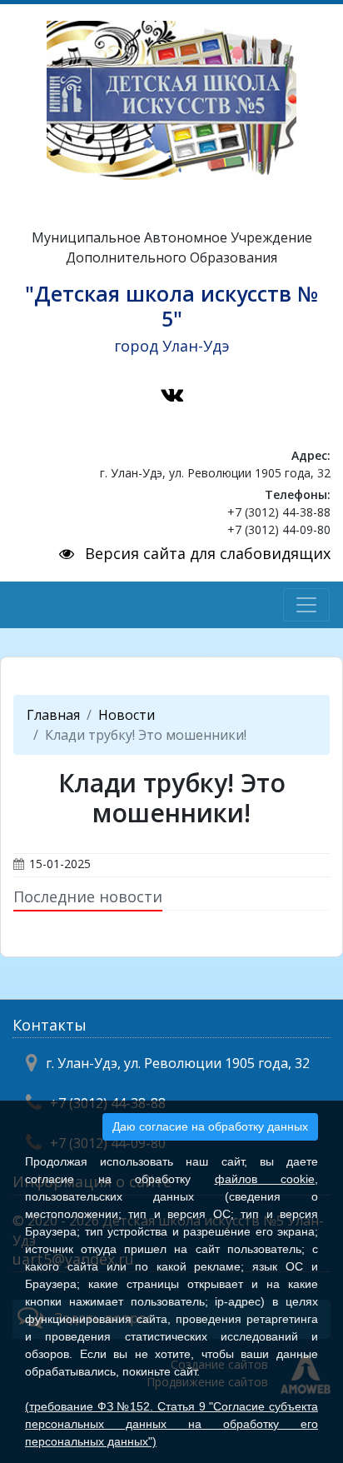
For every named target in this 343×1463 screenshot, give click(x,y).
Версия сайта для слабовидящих (206, 553)
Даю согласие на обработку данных (210, 1126)
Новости (126, 715)
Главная (53, 715)
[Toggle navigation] (306, 605)
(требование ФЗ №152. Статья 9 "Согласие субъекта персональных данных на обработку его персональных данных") (171, 1424)
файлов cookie (265, 1179)
